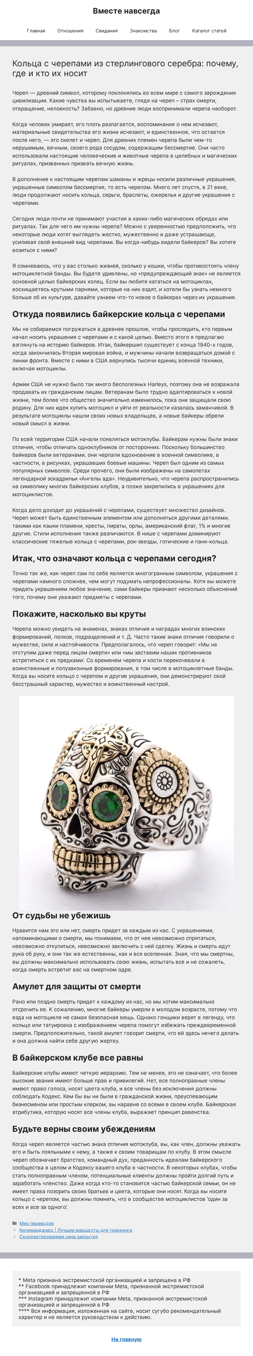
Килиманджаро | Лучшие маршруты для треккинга (75, 1230)
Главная (36, 31)
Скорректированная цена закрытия (58, 1236)
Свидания (107, 31)
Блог (174, 31)
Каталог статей (209, 31)
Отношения (70, 31)
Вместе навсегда (126, 10)
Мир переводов (36, 1223)
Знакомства (143, 31)
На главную (126, 1339)
